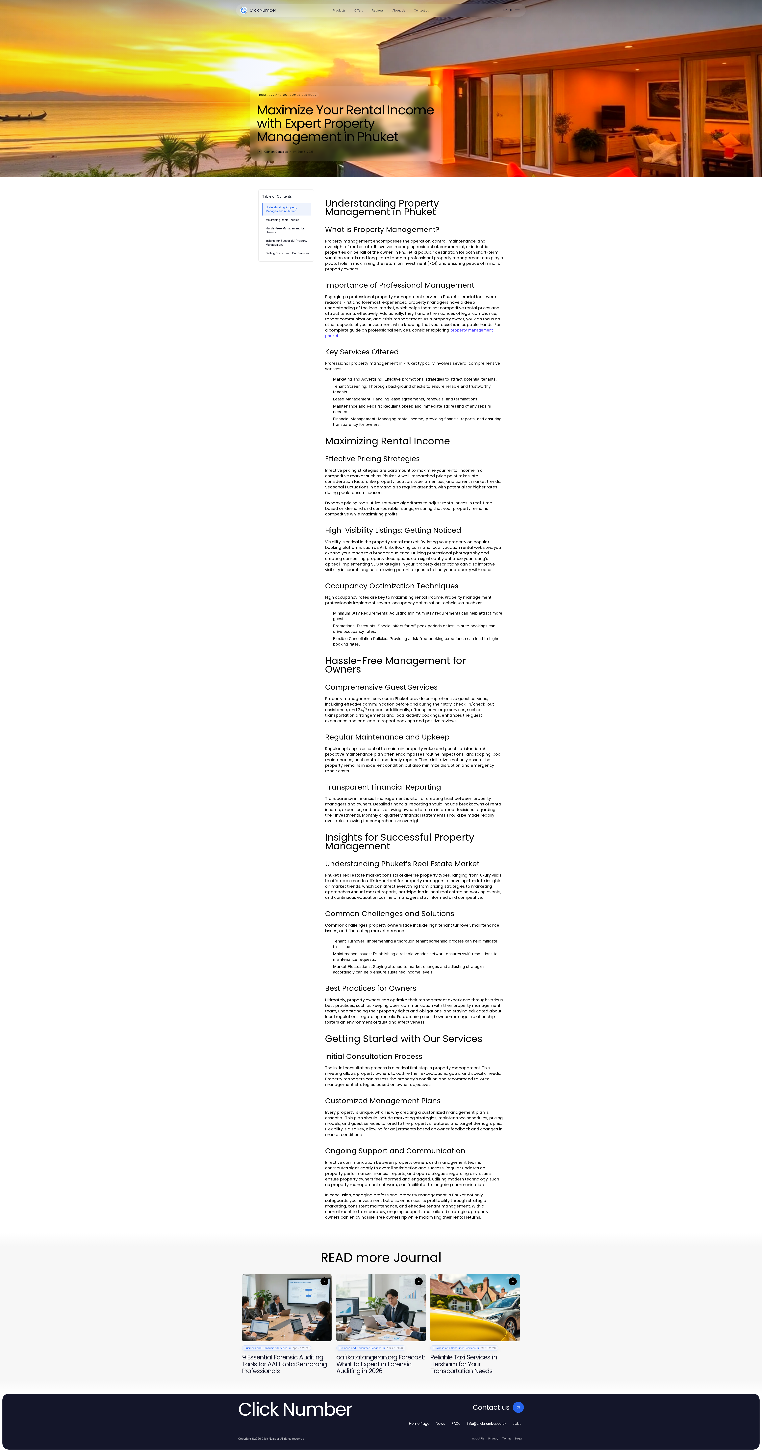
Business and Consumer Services (288, 94)
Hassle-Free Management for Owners (285, 230)
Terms (506, 1438)
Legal (518, 1438)
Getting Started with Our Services (287, 253)
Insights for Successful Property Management (286, 242)
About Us (478, 1438)
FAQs (456, 1423)
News (440, 1423)
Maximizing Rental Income (282, 219)
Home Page (419, 1423)
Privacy (493, 1438)
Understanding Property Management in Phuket (281, 209)
